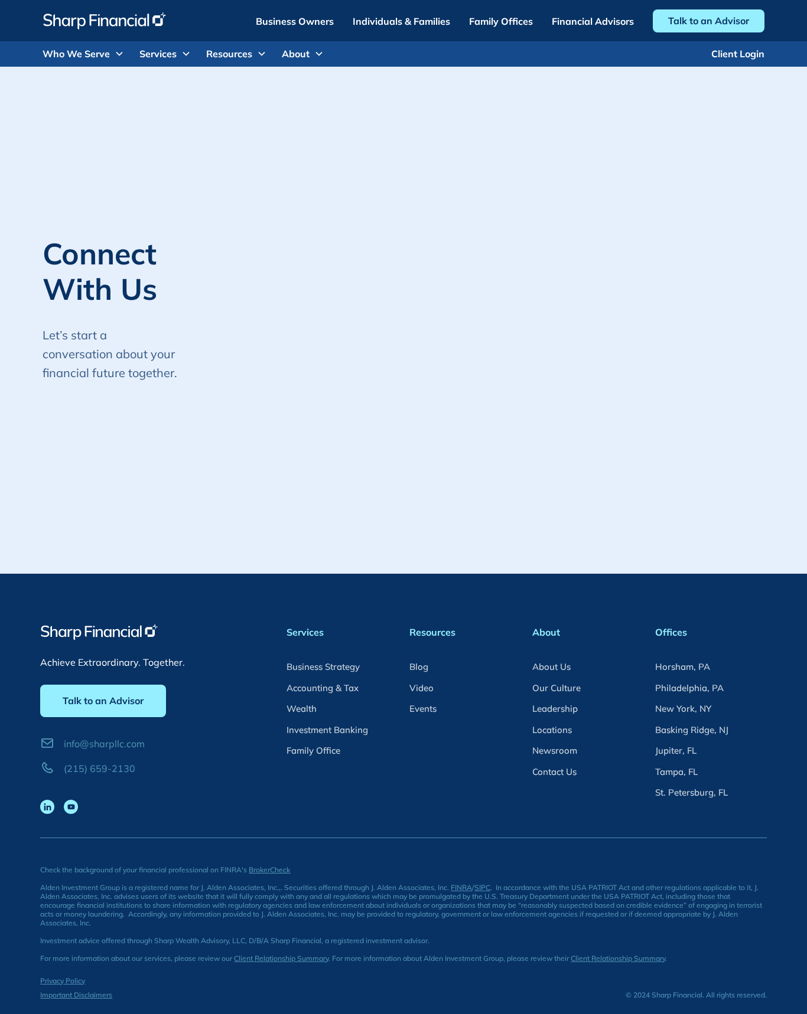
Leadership (555, 708)
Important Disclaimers (76, 994)
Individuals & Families (401, 21)
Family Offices (501, 21)
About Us (551, 666)
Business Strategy (323, 666)
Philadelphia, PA (689, 688)
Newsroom (554, 750)
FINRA (461, 887)
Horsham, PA (682, 666)
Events (423, 708)
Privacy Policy (62, 980)
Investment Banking (327, 729)
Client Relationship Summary (281, 958)
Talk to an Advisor (708, 21)
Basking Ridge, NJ (691, 729)
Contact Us (554, 771)
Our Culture (556, 688)
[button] (88, 53)
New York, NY (683, 708)
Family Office (313, 750)
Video (421, 688)
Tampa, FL (676, 771)
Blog (418, 666)
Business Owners (295, 21)
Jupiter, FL (676, 750)
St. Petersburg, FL (691, 792)
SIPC (482, 887)
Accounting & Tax (323, 688)
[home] (105, 21)
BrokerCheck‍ (269, 869)
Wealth (302, 708)
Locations (552, 729)
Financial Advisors (593, 21)
